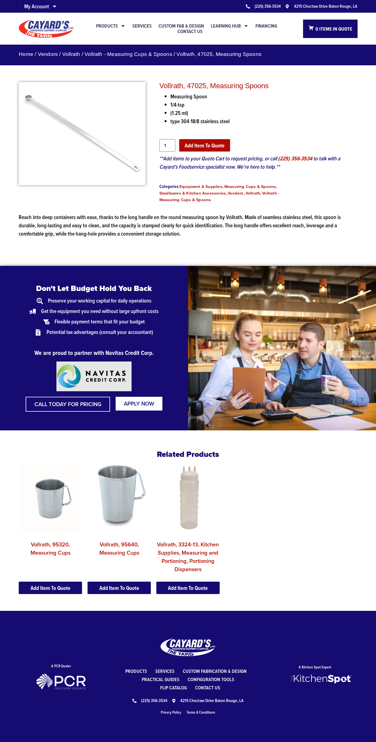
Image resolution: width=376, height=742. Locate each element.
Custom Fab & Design (181, 26)
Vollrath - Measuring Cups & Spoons (128, 54)
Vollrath (71, 54)
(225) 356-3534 (295, 158)
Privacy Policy (171, 712)
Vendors (48, 54)
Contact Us (190, 31)
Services (142, 26)
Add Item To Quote (205, 145)
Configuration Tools (211, 679)
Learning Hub (226, 26)
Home (26, 54)
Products (107, 26)
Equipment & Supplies (200, 186)
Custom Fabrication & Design (215, 671)
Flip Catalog (173, 687)
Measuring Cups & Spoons (250, 186)
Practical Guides (160, 679)
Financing (266, 26)
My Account (36, 6)
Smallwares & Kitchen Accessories (192, 193)
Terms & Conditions (201, 712)
